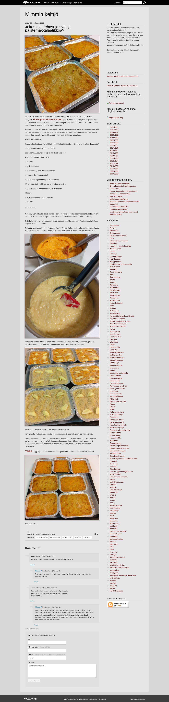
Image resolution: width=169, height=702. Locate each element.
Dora (112, 238)
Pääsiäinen (114, 417)
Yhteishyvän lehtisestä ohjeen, (48, 119)
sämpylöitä (114, 573)
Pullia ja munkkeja (117, 412)
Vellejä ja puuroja (116, 482)
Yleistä (112, 498)
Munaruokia (114, 368)
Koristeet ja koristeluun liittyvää (122, 316)
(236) (114, 156)
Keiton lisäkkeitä (116, 303)
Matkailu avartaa (116, 360)
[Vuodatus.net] (31, 699)
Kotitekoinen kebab (117, 319)
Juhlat (112, 280)
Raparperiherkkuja (117, 422)
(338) (114, 169)
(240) (114, 138)
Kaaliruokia (114, 287)
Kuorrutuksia (115, 332)
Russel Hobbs (115, 433)
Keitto (112, 306)
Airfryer (113, 228)
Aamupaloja (114, 225)
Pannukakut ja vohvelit (118, 386)
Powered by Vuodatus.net (137, 699)
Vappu (112, 479)
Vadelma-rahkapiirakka (119, 199)
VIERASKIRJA (115, 474)
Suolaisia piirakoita (117, 456)
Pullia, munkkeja (116, 415)
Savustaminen (115, 443)
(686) (114, 171)
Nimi (29, 639)
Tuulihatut (114, 466)
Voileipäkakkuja (116, 490)
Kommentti (31, 662)
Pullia (112, 409)
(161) (114, 132)
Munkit (112, 370)
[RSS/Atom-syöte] (118, 604)
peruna (112, 542)
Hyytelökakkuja (116, 256)
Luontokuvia (114, 350)
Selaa (67, 2)
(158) (114, 153)
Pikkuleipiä (114, 399)
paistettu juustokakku (118, 531)
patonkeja (114, 536)
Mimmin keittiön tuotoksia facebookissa (122, 86)
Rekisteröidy (77, 2)
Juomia (113, 282)
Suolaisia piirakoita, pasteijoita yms (123, 459)
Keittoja (113, 308)
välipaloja (113, 586)
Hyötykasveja (115, 259)
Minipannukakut (116, 196)
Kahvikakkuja (115, 290)
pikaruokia (114, 544)
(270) (114, 166)
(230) (114, 174)
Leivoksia (113, 339)
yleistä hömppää (116, 591)
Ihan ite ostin (115, 267)
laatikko (113, 513)
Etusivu (46, 2)
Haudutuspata (115, 249)
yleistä (112, 588)
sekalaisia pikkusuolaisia (119, 568)
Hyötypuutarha (115, 262)
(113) (114, 148)
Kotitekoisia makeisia (118, 324)
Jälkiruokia (114, 285)
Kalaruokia (114, 293)
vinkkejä (113, 580)
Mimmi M (38, 571)
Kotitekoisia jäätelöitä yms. (120, 321)
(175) (114, 130)
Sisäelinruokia (115, 453)
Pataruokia (114, 391)
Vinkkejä (78, 537)
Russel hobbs (115, 435)
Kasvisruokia (55, 537)
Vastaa (32, 565)
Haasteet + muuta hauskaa (120, 246)
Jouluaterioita (115, 277)
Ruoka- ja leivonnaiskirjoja (120, 430)
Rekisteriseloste (83, 699)
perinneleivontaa (116, 539)
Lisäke (112, 345)
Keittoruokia (114, 311)
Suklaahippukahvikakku (119, 207)
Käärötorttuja (115, 334)
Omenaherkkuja (116, 378)
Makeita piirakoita (117, 352)
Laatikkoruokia (42, 537)
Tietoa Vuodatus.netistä (70, 699)
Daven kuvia (115, 189)
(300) (114, 143)
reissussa (113, 552)
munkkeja (113, 529)
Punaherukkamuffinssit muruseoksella (125, 202)
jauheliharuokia (116, 505)
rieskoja (113, 555)
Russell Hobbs (115, 438)
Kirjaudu (117, 2)
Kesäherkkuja (115, 313)
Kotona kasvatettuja (117, 326)
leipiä (112, 516)
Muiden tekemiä (116, 365)
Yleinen (113, 495)
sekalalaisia (114, 570)
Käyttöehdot (93, 699)
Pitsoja (112, 407)
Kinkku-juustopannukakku (120, 183)
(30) (114, 145)
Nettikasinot (55, 2)
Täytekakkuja (115, 469)
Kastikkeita (114, 298)
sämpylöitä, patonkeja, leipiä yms (123, 575)
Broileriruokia (115, 233)
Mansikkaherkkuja (117, 357)
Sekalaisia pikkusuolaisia (119, 448)
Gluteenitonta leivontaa (119, 241)
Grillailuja (113, 243)
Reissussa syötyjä (117, 427)
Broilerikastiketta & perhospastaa (123, 186)
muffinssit (113, 526)
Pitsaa (112, 404)
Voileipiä (113, 487)
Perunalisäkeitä (116, 394)
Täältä (29, 451)
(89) (114, 127)
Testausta (87, 537)
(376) (114, 140)
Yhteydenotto (102, 699)
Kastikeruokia (115, 295)
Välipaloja (113, 492)
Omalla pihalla (115, 376)
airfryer (112, 500)
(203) (114, 158)
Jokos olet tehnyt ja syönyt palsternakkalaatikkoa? (48, 28)
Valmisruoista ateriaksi (118, 477)
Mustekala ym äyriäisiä (119, 373)
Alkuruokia (114, 230)
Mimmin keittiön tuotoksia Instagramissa (122, 76)
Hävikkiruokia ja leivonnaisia (121, 264)
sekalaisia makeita (117, 565)
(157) (114, 161)
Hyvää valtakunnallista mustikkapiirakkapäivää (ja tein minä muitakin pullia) (124, 211)
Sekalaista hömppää (118, 451)
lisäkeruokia (114, 523)
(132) (114, 135)
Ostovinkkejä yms (117, 383)
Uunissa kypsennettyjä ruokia (121, 472)
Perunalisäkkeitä (116, 396)
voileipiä (113, 583)
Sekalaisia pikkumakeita (119, 446)
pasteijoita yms (115, 534)
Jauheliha (113, 269)
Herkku (112, 251)
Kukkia (112, 329)
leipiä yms (114, 518)
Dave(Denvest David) (118, 236)
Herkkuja (113, 254)
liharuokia (113, 521)
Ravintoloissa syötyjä (118, 425)
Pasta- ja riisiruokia (117, 389)
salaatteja (113, 560)
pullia (112, 549)
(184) (114, 163)
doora (112, 503)
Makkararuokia (115, 355)
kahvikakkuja (115, 508)
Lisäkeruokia (67, 537)
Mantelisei (114, 204)
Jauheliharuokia (116, 272)
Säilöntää (113, 461)
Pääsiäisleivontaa (116, 420)
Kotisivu (46, 655)
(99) (114, 151)
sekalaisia (114, 562)
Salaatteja (114, 440)
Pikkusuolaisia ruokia (118, 402)
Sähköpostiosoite (39, 647)
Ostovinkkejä (115, 381)
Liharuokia (114, 342)
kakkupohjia (114, 510)
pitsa (112, 547)
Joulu (112, 274)
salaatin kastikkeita (117, 557)
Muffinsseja (114, 363)
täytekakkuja (115, 578)
